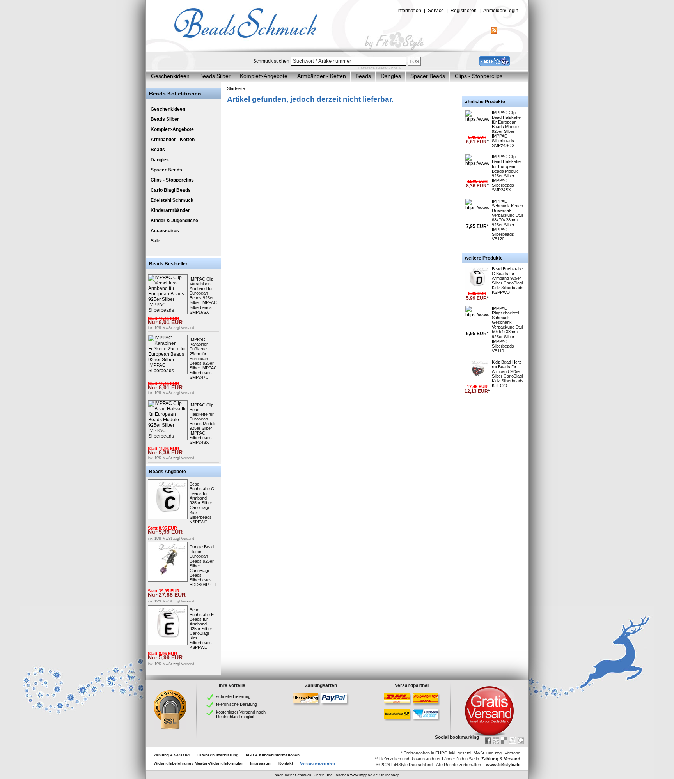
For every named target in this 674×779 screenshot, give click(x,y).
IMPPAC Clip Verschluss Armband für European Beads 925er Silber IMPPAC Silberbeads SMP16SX (203, 295)
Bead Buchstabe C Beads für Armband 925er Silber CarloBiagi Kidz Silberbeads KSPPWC (202, 503)
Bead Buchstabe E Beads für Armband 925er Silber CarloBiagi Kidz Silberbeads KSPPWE (202, 629)
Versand (187, 328)
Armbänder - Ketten (321, 76)
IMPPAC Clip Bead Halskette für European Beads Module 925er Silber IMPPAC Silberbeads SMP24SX (203, 424)
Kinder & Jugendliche (174, 220)
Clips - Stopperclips (478, 76)
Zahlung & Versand (172, 755)
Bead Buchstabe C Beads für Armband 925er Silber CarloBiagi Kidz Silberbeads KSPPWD (507, 281)
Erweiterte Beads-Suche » (379, 68)
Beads (363, 76)
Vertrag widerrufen (317, 763)
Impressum (260, 763)
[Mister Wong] (496, 740)
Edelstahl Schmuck (172, 200)
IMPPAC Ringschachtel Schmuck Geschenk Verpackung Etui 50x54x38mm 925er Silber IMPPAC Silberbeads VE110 (507, 329)
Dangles (391, 76)
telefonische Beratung (236, 704)
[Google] (521, 740)
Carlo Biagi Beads (171, 190)
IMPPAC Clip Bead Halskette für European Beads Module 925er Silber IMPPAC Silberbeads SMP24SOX (506, 129)
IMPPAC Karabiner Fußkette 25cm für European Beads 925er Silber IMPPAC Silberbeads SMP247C (203, 358)
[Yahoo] (512, 740)
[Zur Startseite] (337, 50)
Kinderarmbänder (170, 210)
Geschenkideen (170, 76)
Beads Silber (215, 76)
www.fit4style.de (503, 764)
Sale (155, 241)
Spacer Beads (427, 76)
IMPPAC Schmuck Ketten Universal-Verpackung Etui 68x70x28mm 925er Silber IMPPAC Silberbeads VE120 (507, 220)
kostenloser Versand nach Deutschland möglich (241, 714)
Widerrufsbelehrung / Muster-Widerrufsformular (198, 763)
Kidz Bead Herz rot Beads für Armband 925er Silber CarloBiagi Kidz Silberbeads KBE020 (507, 374)
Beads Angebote (167, 471)
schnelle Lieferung (233, 696)
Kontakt (285, 763)
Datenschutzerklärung (217, 755)
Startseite (236, 88)
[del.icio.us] (504, 740)
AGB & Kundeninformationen (272, 755)
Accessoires (165, 230)
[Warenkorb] (494, 64)
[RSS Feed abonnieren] (494, 32)
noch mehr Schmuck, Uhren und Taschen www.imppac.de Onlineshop (337, 775)
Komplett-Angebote (263, 76)
